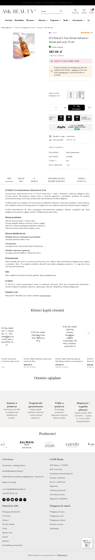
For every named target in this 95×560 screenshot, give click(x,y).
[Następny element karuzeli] (92, 444)
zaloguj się (75, 70)
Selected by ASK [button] (10, 506)
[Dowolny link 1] (20, 499)
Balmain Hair (7, 532)
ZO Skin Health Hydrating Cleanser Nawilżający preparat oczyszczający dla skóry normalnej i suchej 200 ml (47, 360)
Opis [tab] (9, 178)
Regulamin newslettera (58, 498)
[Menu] (91, 539)
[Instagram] (8, 499)
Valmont (5, 520)
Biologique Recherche (11, 511)
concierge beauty (45, 295)
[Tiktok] (16, 499)
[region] (75, 95)
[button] (88, 20)
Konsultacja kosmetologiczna (61, 473)
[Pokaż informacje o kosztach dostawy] (74, 140)
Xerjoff (5, 537)
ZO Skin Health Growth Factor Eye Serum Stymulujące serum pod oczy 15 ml (78, 360)
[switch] (87, 545)
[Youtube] (12, 499)
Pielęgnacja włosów (58, 520)
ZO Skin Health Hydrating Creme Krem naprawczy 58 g (15, 360)
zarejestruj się (63, 72)
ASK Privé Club (56, 469)
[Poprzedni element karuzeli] (3, 444)
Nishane (5, 541)
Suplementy (54, 528)
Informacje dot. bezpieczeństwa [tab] (56, 179)
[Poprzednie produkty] (6, 333)
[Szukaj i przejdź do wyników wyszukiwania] (61, 11)
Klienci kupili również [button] (47, 310)
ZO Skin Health (8, 524)
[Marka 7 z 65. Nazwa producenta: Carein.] (36, 444)
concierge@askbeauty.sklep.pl (13, 489)
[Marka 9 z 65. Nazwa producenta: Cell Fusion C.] (81, 444)
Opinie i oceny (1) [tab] (81, 179)
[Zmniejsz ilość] (50, 107)
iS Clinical (6, 516)
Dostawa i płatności (57, 477)
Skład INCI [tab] (21, 179)
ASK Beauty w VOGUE (59, 465)
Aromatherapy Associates (12, 545)
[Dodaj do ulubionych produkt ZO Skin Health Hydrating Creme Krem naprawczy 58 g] (27, 320)
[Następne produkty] (88, 333)
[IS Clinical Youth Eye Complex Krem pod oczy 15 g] (80, 95)
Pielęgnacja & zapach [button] (60, 506)
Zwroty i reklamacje (57, 482)
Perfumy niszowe (56, 524)
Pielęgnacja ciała (56, 516)
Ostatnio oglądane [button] (47, 378)
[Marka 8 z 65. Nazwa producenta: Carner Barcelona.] (59, 444)
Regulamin (54, 486)
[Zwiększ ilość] (61, 107)
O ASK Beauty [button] (57, 459)
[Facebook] (4, 499)
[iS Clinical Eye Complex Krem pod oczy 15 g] (71, 95)
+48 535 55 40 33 (9, 493)
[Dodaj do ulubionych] (89, 108)
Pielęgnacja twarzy (57, 511)
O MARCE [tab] (34, 179)
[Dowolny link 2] (24, 499)
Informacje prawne (57, 494)
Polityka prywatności (58, 490)
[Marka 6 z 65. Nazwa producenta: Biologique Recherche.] (13, 444)
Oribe (4, 528)
